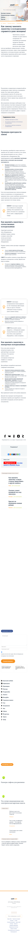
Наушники (11, 507)
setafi (14, 899)
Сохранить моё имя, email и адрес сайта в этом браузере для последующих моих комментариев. (12, 654)
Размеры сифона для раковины (13, 782)
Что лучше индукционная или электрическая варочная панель (13, 802)
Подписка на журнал (16, 918)
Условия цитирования (11, 922)
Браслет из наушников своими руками (15, 503)
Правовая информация (14, 925)
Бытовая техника (6, 13)
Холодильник (6, 705)
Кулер (4, 719)
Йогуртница (6, 714)
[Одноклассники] (10, 454)
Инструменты (12, 826)
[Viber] (16, 454)
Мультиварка (6, 686)
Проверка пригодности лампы (11, 119)
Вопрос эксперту (14, 928)
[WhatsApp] (17, 454)
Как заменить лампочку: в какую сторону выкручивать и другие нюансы (16, 480)
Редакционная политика (13, 927)
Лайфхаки (11, 816)
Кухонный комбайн (8, 680)
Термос (5, 717)
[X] (14, 454)
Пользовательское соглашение (13, 930)
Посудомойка (6, 692)
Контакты (12, 920)
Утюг (4, 703)
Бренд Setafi (18, 922)
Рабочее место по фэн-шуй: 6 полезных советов (15, 813)
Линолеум (11, 496)
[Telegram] (19, 454)
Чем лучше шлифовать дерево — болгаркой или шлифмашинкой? (15, 822)
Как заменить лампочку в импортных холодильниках (13, 126)
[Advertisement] (14, 72)
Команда (11, 923)
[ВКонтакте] (8, 454)
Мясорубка (6, 697)
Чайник (5, 711)
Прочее (3, 19)
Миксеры (5, 689)
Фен (4, 708)
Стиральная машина (8, 700)
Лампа (10, 485)
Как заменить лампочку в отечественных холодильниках (14, 122)
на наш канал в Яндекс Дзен (13, 464)
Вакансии (15, 923)
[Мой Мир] (12, 454)
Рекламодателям (14, 931)
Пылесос (5, 694)
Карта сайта (9, 918)
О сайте (15, 920)
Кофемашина (6, 683)
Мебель (3, 17)
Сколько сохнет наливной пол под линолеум (15, 492)
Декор (10, 834)
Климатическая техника (8, 15)
